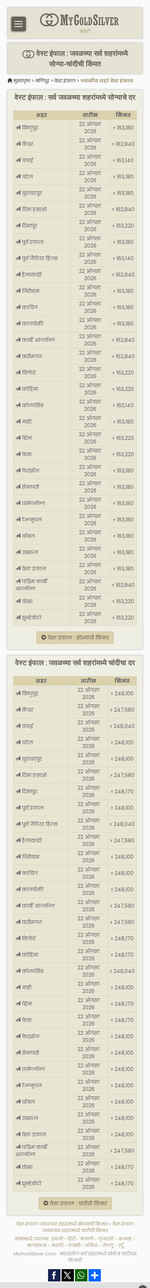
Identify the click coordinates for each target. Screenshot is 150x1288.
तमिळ (91, 1245)
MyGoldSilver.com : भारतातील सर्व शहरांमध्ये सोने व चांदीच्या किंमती (75, 1257)
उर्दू (120, 1245)
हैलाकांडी (31, 274)
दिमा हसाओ (33, 209)
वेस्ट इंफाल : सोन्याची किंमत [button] (77, 637)
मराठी (85, 31)
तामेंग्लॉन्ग (32, 503)
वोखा (26, 601)
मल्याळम (37, 1245)
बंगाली (87, 1239)
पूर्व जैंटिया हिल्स (39, 258)
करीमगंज (31, 356)
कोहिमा (29, 389)
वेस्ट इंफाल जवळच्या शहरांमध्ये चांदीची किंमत (88, 1227)
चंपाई (26, 160)
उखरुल (29, 552)
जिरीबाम (29, 291)
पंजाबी (74, 1245)
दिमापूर (28, 225)
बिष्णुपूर (29, 127)
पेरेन (26, 438)
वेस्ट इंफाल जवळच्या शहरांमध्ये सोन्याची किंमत (62, 1224)
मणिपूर (42, 81)
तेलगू (108, 1245)
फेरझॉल (29, 470)
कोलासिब (31, 405)
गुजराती (106, 1239)
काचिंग (29, 307)
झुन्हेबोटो (30, 617)
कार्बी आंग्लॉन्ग (37, 340)
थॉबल (27, 536)
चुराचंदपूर (31, 193)
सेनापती (29, 487)
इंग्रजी (57, 1239)
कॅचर (26, 144)
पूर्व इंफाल (32, 242)
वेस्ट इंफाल (65, 81)
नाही (25, 421)
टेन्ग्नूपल (31, 519)
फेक (26, 454)
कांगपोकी (31, 323)
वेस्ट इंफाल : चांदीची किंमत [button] (77, 1203)
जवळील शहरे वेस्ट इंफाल (106, 81)
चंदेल (26, 176)
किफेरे (28, 372)
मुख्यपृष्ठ (22, 81)
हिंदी (72, 1239)
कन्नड (125, 1239)
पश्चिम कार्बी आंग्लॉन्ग (31, 585)
